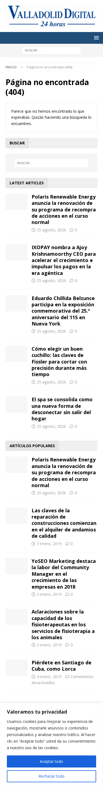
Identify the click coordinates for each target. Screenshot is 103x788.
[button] (95, 37)
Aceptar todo (51, 761)
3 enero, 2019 (49, 543)
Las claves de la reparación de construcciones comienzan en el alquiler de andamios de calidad (64, 523)
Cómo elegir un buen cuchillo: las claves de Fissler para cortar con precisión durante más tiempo (59, 361)
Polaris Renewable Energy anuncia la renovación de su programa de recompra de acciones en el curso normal (64, 209)
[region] (51, 745)
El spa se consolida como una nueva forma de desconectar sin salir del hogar (62, 409)
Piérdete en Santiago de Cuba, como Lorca (61, 665)
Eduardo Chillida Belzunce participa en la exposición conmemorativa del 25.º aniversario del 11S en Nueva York (63, 311)
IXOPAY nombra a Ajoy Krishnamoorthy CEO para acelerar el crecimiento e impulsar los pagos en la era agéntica (64, 260)
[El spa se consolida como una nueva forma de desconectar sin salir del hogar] (16, 404)
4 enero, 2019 (49, 676)
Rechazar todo (51, 776)
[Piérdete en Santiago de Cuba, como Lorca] (16, 667)
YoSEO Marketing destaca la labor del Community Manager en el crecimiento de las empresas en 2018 (64, 574)
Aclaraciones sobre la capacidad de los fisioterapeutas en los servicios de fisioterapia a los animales (63, 624)
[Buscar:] (51, 50)
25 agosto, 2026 (51, 229)
